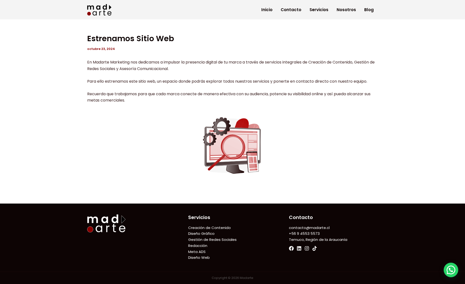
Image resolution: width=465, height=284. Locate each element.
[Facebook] (291, 248)
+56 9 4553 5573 (304, 233)
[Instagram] (306, 248)
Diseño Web (199, 257)
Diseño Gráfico (201, 233)
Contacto (291, 10)
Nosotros (346, 10)
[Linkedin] (299, 248)
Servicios (319, 10)
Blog (369, 10)
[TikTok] (314, 248)
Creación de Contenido (209, 227)
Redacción (197, 245)
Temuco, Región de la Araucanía (318, 239)
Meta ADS (197, 251)
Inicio (266, 10)
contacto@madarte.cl (309, 227)
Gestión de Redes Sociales (212, 239)
